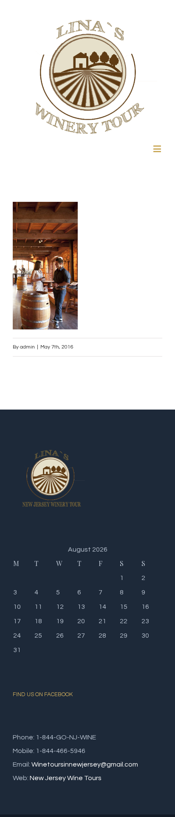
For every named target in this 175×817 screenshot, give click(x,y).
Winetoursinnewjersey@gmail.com (84, 764)
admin (27, 347)
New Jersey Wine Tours (66, 778)
